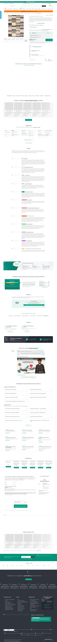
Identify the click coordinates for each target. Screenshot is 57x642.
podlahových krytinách (39, 243)
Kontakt (13, 3)
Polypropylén (27, 175)
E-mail (6, 484)
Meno (5, 482)
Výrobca (33, 95)
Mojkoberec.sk (18, 640)
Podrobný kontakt (47, 608)
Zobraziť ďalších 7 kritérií (45, 287)
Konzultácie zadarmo (47, 95)
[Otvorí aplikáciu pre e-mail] (41, 339)
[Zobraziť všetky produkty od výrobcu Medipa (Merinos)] (14, 362)
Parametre (14, 95)
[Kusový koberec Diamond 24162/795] (6, 40)
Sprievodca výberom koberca (41, 23)
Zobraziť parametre (31, 21)
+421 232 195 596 (26, 3)
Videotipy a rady (20, 604)
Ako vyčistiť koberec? (20, 610)
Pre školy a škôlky (32, 604)
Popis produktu (18, 95)
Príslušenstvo (41, 95)
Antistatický (30, 199)
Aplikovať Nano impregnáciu (34, 35)
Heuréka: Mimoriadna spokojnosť (36, 46)
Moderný (25, 158)
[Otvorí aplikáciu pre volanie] (27, 339)
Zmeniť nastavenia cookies (33, 609)
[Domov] (5, 13)
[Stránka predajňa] (15, 620)
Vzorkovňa (8, 3)
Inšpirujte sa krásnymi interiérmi (34, 599)
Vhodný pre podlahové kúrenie (33, 207)
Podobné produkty (9, 95)
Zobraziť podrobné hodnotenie (26, 286)
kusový (22, 169)
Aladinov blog (19, 603)
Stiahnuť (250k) (10, 331)
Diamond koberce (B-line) (31, 100)
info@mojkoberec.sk (46, 338)
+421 (32, 338)
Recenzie (26, 95)
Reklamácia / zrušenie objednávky (9, 599)
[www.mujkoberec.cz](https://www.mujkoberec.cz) (15, 641)
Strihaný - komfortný (29, 191)
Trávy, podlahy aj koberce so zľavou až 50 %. (29, 11)
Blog (4, 3)
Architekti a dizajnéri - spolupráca (34, 605)
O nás (18, 599)
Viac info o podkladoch (46, 135)
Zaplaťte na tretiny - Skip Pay (9, 605)
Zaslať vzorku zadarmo (33, 27)
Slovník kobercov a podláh (21, 608)
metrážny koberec (27, 169)
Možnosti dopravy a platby (45, 30)
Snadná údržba (30, 224)
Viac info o (26, 558)
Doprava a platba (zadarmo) (9, 603)
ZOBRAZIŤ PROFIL (28, 579)
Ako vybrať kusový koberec (21, 600)
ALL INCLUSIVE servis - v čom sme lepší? (10, 604)
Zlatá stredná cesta (29, 232)
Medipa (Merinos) (50, 60)
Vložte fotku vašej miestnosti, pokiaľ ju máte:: (11, 486)
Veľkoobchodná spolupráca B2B (34, 603)
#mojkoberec (46, 576)
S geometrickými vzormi (28, 167)
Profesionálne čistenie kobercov (9, 608)
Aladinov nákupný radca (21, 605)
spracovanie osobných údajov (28, 558)
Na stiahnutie (29, 95)
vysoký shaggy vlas (41, 163)
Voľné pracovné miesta (33, 610)
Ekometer (22, 95)
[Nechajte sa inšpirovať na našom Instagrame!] (28, 572)
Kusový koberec (29, 240)
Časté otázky (37, 95)
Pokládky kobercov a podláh (9, 609)
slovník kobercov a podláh (36, 127)
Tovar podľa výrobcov (33, 600)
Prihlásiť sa (47, 3)
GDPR (31, 608)
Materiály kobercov (20, 609)
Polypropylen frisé (28, 183)
